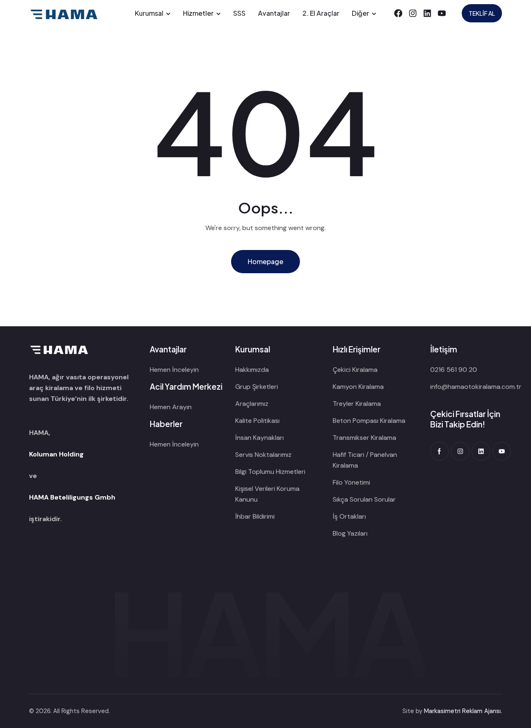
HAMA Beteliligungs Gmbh (72, 497)
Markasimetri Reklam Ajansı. (463, 711)
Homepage (265, 261)
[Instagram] (413, 13)
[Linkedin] (427, 13)
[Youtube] (442, 13)
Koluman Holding (56, 454)
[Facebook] (398, 13)
